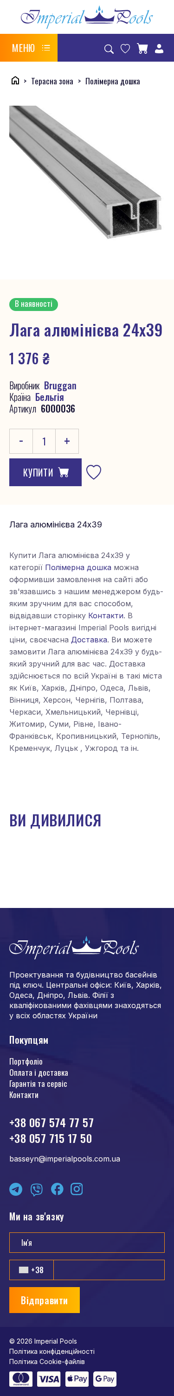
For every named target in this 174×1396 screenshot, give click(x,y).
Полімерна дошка (78, 567)
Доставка (89, 639)
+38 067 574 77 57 (51, 1122)
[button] (31, 48)
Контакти (105, 615)
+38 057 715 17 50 (50, 1137)
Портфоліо (26, 1061)
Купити (38, 472)
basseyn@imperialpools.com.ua (64, 1158)
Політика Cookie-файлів (47, 1361)
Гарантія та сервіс (38, 1083)
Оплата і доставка (38, 1072)
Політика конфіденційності (52, 1351)
